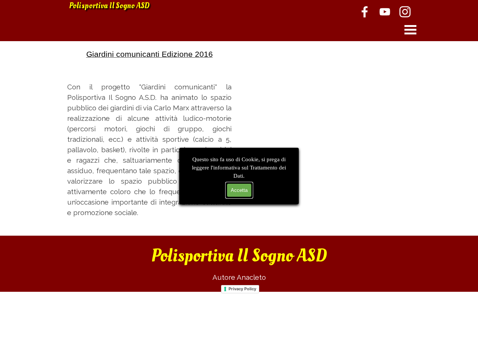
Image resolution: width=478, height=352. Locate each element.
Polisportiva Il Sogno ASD (109, 5)
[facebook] (364, 11)
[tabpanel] (149, 133)
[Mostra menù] (410, 30)
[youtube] (384, 11)
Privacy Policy (242, 288)
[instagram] (404, 11)
